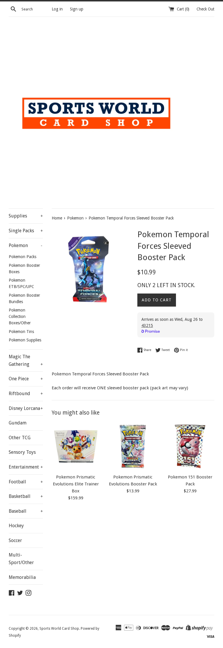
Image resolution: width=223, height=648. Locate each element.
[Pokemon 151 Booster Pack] (190, 446)
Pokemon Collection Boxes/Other (20, 316)
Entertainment (26, 467)
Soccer (15, 540)
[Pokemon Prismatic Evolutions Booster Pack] (133, 446)
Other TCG (19, 437)
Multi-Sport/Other (21, 558)
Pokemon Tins (21, 331)
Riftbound (26, 393)
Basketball (26, 496)
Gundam (17, 423)
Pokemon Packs (22, 256)
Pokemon (25, 245)
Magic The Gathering (26, 360)
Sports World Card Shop (59, 629)
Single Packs (26, 230)
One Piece (26, 378)
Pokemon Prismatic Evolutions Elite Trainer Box (76, 484)
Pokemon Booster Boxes (24, 268)
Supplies (26, 216)
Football (26, 482)
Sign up (76, 9)
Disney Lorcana (26, 408)
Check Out (205, 9)
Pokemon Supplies (25, 340)
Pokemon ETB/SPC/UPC (21, 283)
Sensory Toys (22, 452)
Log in (57, 9)
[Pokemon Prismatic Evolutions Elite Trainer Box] (76, 446)
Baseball (26, 511)
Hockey (16, 525)
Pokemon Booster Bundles (24, 298)
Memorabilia (22, 577)
